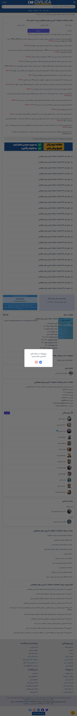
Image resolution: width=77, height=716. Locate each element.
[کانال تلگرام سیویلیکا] (40, 362)
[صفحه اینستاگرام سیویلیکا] (36, 362)
